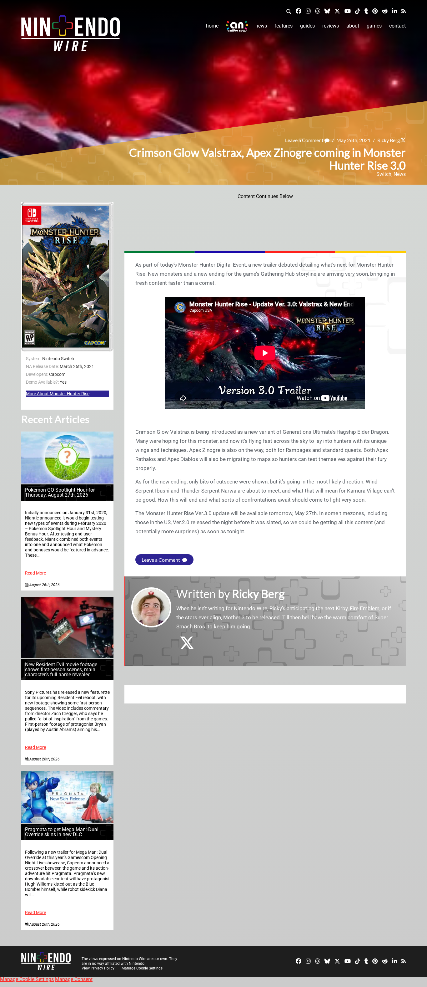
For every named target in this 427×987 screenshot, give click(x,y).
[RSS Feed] (403, 11)
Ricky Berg (388, 140)
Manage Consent (74, 979)
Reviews (330, 26)
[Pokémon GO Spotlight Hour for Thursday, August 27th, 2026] (67, 482)
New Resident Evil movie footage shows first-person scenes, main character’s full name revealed (61, 670)
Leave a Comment (304, 140)
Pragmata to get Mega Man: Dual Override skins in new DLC (61, 831)
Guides (307, 26)
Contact (397, 26)
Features (283, 26)
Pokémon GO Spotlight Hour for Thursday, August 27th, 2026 (60, 492)
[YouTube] (347, 11)
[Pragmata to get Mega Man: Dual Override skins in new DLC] (67, 821)
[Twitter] (337, 11)
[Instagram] (308, 11)
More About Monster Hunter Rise (57, 393)
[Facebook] (298, 11)
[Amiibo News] (237, 26)
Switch (383, 174)
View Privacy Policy (98, 968)
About (352, 26)
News (261, 26)
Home (212, 26)
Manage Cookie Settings (142, 968)
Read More (35, 573)
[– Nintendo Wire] (70, 35)
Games (374, 26)
